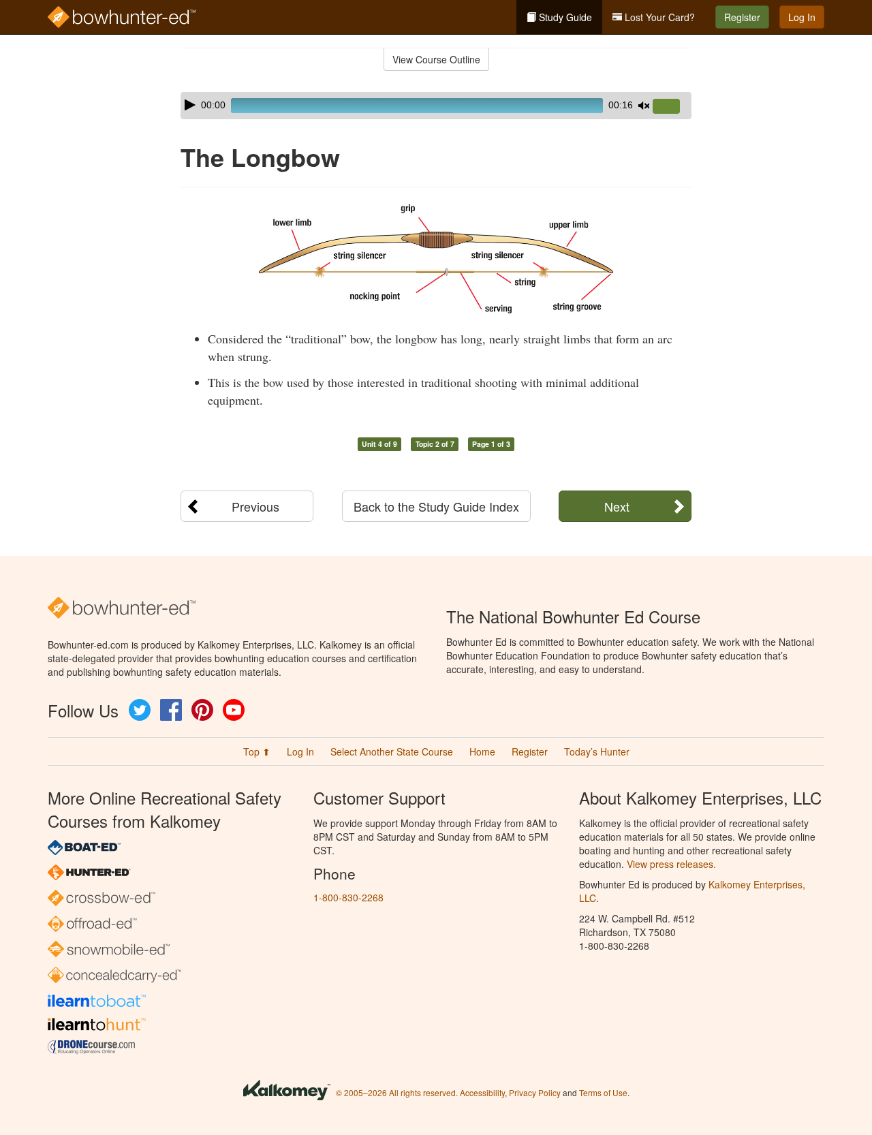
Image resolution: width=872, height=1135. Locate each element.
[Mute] (643, 105)
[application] (436, 105)
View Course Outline (436, 59)
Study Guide (564, 17)
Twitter (140, 710)
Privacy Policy (535, 1092)
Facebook (171, 710)
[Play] (190, 104)
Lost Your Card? (658, 17)
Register (742, 17)
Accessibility (482, 1092)
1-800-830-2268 (348, 897)
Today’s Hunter (596, 751)
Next (616, 506)
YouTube (234, 710)
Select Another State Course (391, 751)
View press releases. (671, 864)
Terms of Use (603, 1092)
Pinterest (202, 710)
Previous (255, 506)
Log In (801, 17)
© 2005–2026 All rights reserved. (397, 1092)
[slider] (672, 107)
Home (482, 751)
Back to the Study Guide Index (436, 506)
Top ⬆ (256, 751)
